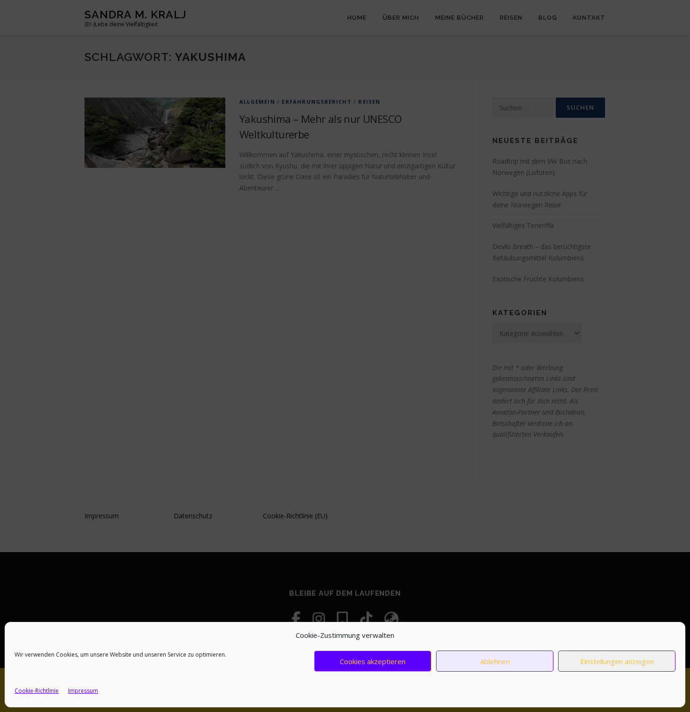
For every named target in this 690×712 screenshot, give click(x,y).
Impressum (83, 691)
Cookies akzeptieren (373, 661)
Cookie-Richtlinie (37, 691)
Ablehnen (495, 661)
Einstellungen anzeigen (617, 661)
